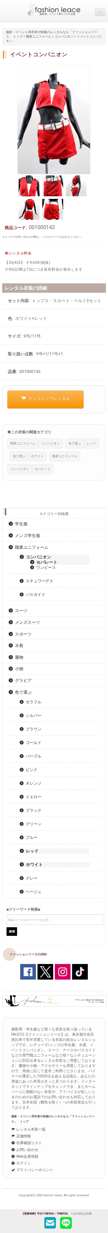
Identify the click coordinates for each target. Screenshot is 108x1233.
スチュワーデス (38, 581)
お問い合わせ (26, 1149)
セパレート (45, 562)
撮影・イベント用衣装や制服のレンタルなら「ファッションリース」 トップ (53, 1119)
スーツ (20, 610)
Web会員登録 (26, 1156)
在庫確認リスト (28, 1143)
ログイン (23, 1163)
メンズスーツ (26, 622)
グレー (30, 878)
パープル (32, 756)
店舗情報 (23, 1136)
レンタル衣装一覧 (30, 1129)
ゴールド (32, 742)
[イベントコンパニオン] (53, 119)
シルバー (32, 715)
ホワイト (33, 864)
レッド (31, 851)
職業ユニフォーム (38, 36)
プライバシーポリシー (34, 1170)
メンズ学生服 (26, 535)
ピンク (30, 769)
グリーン (32, 824)
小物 (18, 668)
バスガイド (34, 594)
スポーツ (22, 634)
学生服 (20, 523)
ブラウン (32, 729)
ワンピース (45, 567)
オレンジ (32, 783)
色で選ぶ (22, 692)
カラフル (32, 702)
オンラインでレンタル (48, 398)
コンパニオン (64, 36)
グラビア (22, 680)
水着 (18, 645)
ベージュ (32, 891)
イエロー (32, 797)
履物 (18, 657)
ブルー (30, 837)
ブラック (32, 810)
